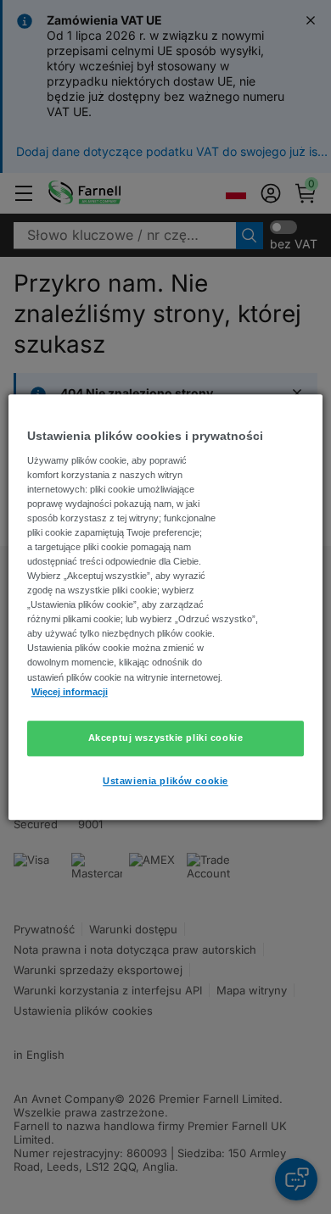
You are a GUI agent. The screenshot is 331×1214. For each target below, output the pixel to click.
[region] (165, 607)
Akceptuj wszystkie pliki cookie (166, 737)
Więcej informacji (69, 692)
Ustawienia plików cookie (165, 781)
